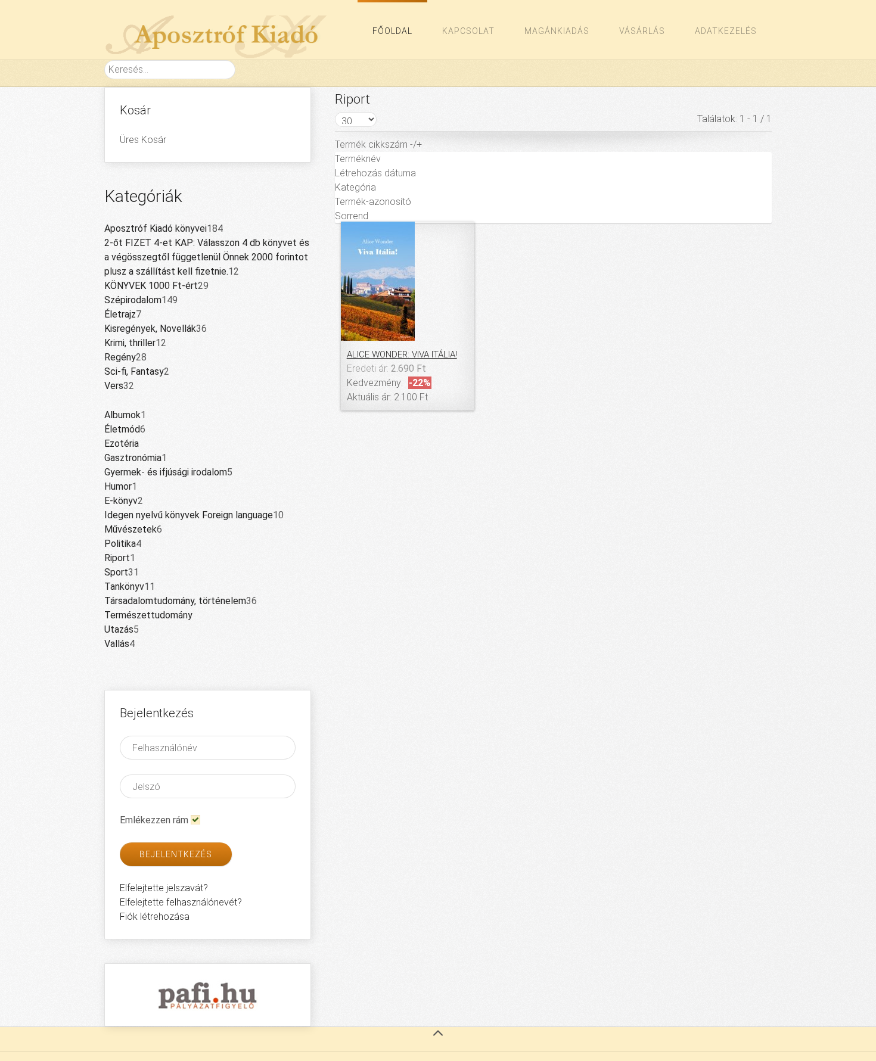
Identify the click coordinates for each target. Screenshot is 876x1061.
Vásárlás (642, 31)
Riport (117, 558)
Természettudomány (148, 615)
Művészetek (130, 529)
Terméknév (358, 158)
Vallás (116, 643)
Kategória (355, 187)
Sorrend (351, 216)
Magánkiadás (556, 31)
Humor (118, 486)
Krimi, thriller (130, 343)
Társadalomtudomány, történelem (175, 600)
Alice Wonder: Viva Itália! (402, 354)
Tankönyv (124, 586)
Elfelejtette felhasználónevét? (181, 902)
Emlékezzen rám (154, 820)
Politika (120, 543)
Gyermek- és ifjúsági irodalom (165, 472)
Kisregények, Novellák (150, 328)
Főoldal (392, 31)
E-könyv (121, 500)
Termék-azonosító (373, 201)
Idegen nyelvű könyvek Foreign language (188, 515)
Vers (113, 385)
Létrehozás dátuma (375, 173)
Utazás (118, 629)
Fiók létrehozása (155, 916)
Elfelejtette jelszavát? (164, 888)
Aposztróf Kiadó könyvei (155, 228)
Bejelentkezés (175, 854)
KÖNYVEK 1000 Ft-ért (151, 285)
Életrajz (120, 314)
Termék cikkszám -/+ (378, 144)
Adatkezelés (726, 31)
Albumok (122, 415)
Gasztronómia (132, 457)
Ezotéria (121, 443)
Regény (120, 357)
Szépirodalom (132, 300)
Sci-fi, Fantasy (134, 371)
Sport (116, 572)
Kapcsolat (468, 31)
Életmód (122, 429)
